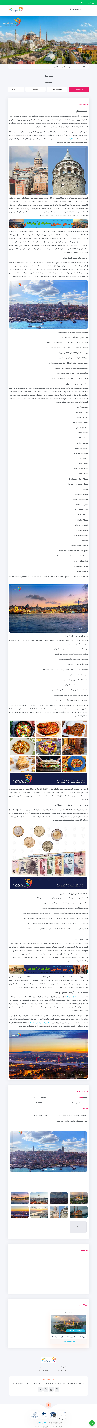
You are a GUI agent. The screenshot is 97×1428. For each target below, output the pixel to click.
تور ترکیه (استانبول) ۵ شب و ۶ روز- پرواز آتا (68, 1337)
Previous (83, 1159)
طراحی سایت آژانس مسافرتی (53, 1427)
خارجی (69, 67)
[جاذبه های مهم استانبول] (59, 1198)
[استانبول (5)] (78, 1212)
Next (13, 1159)
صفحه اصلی (84, 67)
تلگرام (32, 1022)
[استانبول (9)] (39, 1212)
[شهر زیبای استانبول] (20, 1212)
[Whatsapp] (45, 1389)
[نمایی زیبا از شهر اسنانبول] (20, 1198)
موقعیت (35, 89)
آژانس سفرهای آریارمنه (75, 996)
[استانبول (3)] (39, 1198)
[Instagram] (57, 1389)
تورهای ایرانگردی (62, 1370)
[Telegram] (40, 1389)
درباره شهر (79, 89)
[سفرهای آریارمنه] (15, 9)
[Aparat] (51, 1389)
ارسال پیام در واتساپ (43, 1022)
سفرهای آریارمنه (70, 139)
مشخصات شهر (57, 89)
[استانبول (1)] (78, 1198)
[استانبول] (59, 1212)
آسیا (63, 67)
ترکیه (81, 1097)
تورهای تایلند (43, 1370)
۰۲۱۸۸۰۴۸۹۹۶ (48, 1380)
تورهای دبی (44, 1367)
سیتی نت (38, 1427)
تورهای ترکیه (63, 1367)
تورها (13, 89)
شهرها (76, 67)
